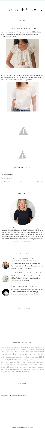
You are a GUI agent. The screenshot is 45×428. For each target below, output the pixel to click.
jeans (25, 360)
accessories (5, 349)
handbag (26, 357)
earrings (21, 354)
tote (35, 369)
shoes (41, 364)
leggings (41, 360)
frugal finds (40, 354)
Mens (17, 347)
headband (35, 357)
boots (26, 349)
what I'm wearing (23, 371)
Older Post (6, 181)
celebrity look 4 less (21, 351)
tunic (38, 369)
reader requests (7, 365)
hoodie (3, 360)
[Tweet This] (23, 142)
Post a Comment (6, 178)
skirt (7, 367)
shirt (35, 364)
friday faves (32, 354)
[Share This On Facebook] (10, 142)
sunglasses (40, 367)
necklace (17, 362)
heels (41, 357)
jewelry (30, 360)
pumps (42, 362)
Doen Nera (26, 169)
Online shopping (24, 347)
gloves (11, 357)
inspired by (11, 359)
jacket (20, 360)
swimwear (27, 369)
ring (15, 365)
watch (10, 371)
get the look (5, 357)
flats (26, 354)
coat (2, 354)
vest (6, 371)
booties (21, 349)
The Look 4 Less (22, 9)
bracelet (31, 349)
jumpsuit (35, 360)
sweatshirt (19, 369)
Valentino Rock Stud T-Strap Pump (26, 272)
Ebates (13, 347)
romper (19, 365)
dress (15, 354)
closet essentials (35, 351)
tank (32, 369)
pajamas (32, 362)
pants (37, 362)
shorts (3, 367)
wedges (15, 371)
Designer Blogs (28, 427)
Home (22, 20)
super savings (5, 369)
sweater (13, 369)
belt (12, 349)
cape (36, 349)
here (17, 80)
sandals (25, 365)
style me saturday (29, 367)
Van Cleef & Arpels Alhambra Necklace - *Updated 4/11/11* (24, 259)
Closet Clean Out (6, 347)
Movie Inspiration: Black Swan (25, 286)
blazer (15, 349)
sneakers (18, 367)
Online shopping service (37, 347)
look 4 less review (7, 362)
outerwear (25, 362)
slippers (12, 367)
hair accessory (17, 357)
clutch (42, 351)
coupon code (8, 354)
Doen (18, 32)
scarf (30, 365)
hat (31, 357)
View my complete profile (22, 241)
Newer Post (38, 181)
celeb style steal (7, 351)
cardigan (41, 349)
